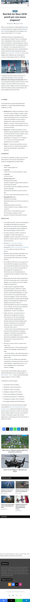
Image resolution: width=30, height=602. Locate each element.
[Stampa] (26, 429)
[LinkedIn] (11, 429)
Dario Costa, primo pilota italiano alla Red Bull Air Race (7, 506)
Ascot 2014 (12, 407)
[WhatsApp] (15, 429)
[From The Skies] (15, 2)
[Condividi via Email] (22, 429)
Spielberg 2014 (20, 407)
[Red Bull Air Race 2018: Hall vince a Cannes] (7, 484)
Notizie (15, 11)
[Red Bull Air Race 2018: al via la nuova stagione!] (22, 484)
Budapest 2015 (5, 409)
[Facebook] (3, 429)
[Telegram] (18, 429)
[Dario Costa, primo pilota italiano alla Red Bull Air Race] (7, 499)
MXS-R (19, 53)
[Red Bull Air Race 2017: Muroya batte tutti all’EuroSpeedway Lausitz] (22, 499)
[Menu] (28, 5)
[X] (7, 429)
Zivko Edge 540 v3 (11, 53)
